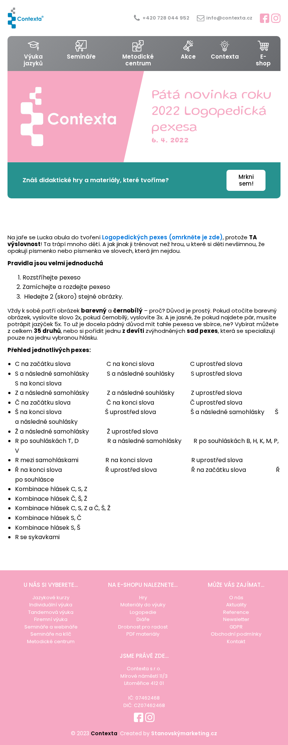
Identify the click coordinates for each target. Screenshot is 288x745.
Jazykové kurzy (50, 597)
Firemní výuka (51, 619)
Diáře (143, 619)
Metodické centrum (51, 641)
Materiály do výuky (142, 604)
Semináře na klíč (50, 634)
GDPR (236, 626)
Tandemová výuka (51, 612)
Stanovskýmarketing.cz (184, 733)
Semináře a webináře (51, 626)
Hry (143, 597)
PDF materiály (142, 634)
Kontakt (236, 641)
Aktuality (236, 604)
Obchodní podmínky (236, 634)
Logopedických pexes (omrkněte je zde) (162, 237)
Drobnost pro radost (143, 626)
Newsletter (236, 619)
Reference (236, 612)
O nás (236, 597)
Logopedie (143, 612)
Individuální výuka (50, 604)
